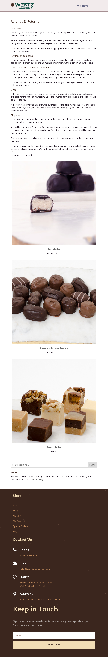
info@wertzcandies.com (35, 568)
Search (92, 464)
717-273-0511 (28, 555)
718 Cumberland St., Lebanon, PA (41, 599)
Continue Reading (35, 479)
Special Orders (20, 526)
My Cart (17, 515)
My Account (19, 521)
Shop (15, 510)
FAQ (15, 531)
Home (16, 505)
